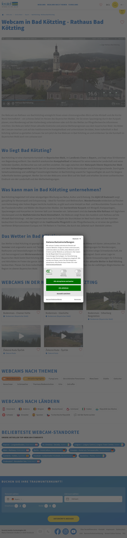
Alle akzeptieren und (63, 281)
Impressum (77, 299)
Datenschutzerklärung (54, 264)
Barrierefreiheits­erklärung (54, 299)
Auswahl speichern (63, 293)
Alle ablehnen (63, 288)
